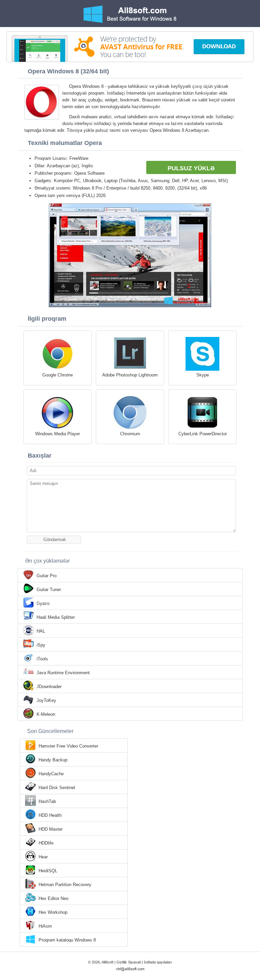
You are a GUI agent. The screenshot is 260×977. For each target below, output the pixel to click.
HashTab (47, 801)
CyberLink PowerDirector (202, 433)
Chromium (130, 433)
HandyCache (51, 773)
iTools (42, 658)
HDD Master (51, 829)
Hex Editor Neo (53, 898)
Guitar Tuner (49, 589)
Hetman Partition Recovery (65, 884)
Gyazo (43, 603)
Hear (43, 856)
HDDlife (46, 843)
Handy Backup (53, 759)
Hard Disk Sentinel (57, 787)
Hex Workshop (53, 912)
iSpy (41, 645)
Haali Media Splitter (56, 617)
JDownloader (49, 686)
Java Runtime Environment (63, 672)
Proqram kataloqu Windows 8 (67, 940)
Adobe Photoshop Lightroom (130, 374)
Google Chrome (57, 374)
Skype (202, 374)
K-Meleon (46, 714)
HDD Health (50, 815)
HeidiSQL (48, 870)
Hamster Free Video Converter (68, 746)
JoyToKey (46, 700)
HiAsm (45, 926)
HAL (41, 631)
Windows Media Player (57, 433)
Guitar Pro (47, 575)
